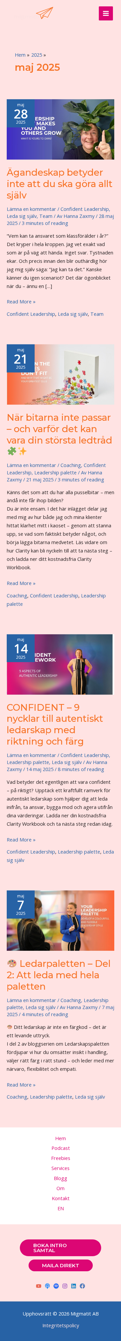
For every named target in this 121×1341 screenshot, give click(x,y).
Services (60, 1168)
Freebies (60, 1158)
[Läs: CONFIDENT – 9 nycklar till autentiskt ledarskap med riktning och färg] (60, 663)
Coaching (71, 465)
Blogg (60, 1178)
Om (60, 1188)
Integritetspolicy (60, 1325)
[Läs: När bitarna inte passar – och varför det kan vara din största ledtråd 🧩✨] (60, 373)
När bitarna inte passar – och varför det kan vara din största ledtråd (59, 429)
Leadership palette (55, 472)
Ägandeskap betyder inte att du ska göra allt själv (60, 183)
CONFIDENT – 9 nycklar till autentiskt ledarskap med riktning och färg (55, 724)
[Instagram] (65, 1286)
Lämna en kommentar (31, 209)
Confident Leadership (85, 209)
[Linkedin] (73, 1286)
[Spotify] (56, 1286)
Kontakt (61, 1198)
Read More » (21, 302)
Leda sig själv (22, 216)
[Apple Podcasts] (47, 1286)
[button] (60, 1247)
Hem (60, 1138)
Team (45, 216)
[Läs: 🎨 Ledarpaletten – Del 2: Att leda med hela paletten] (60, 920)
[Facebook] (82, 1286)
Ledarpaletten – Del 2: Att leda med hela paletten (59, 975)
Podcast (60, 1148)
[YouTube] (38, 1286)
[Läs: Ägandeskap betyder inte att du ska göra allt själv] (60, 128)
